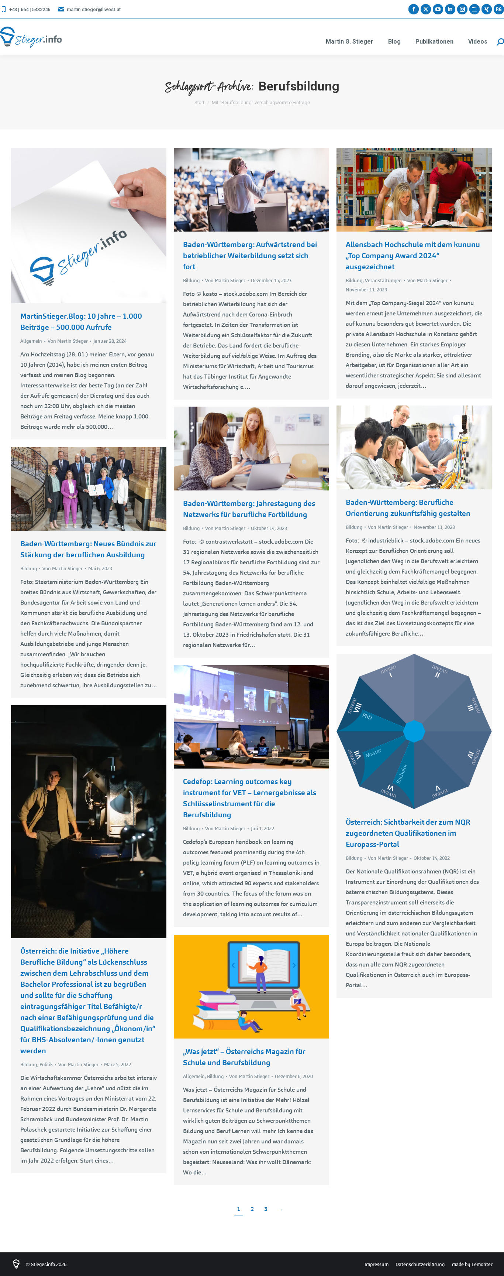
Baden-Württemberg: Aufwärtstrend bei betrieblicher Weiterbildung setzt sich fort (250, 255)
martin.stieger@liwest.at (94, 9)
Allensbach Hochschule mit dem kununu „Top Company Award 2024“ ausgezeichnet (413, 255)
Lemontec (482, 1264)
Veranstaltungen (383, 280)
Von (68, 341)
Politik (46, 1064)
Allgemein (31, 341)
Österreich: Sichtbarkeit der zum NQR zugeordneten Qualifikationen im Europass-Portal (408, 833)
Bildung (191, 280)
